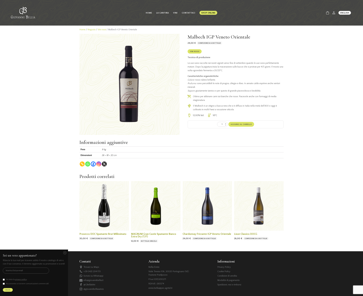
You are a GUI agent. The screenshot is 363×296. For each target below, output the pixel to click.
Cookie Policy (223, 271)
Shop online (208, 13)
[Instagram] (98, 163)
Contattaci (188, 13)
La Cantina (162, 13)
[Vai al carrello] (327, 12)
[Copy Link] (82, 163)
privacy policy (21, 279)
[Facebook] (93, 163)
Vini (175, 13)
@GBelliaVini (89, 284)
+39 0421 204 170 (92, 271)
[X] (104, 163)
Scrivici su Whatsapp (93, 276)
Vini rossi (102, 29)
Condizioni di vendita (227, 276)
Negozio (91, 29)
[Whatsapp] (87, 163)
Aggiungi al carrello (241, 124)
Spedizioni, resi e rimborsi (229, 284)
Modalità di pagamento (228, 280)
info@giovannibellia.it (93, 280)
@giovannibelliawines (94, 289)
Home (149, 13)
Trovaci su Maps (91, 267)
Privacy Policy (224, 267)
